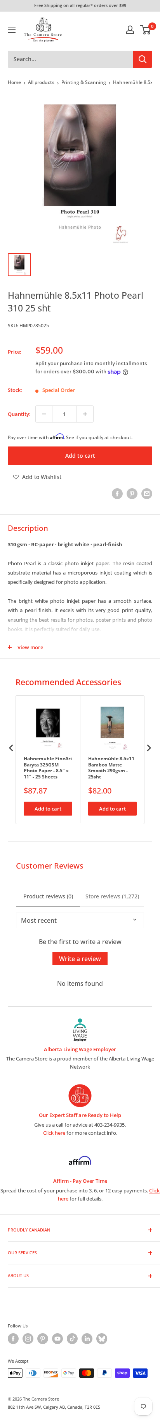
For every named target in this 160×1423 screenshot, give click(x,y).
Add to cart (80, 455)
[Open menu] (12, 30)
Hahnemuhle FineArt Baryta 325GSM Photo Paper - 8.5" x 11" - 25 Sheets (48, 768)
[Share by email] (146, 493)
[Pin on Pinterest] (132, 493)
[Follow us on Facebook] (13, 1338)
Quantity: (19, 413)
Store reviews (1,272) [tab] (112, 896)
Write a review (80, 958)
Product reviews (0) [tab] (48, 896)
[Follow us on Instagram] (28, 1338)
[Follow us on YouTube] (57, 1338)
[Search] (142, 59)
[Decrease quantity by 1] (44, 414)
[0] (146, 29)
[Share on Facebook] (117, 493)
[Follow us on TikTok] (72, 1338)
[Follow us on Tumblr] (101, 1338)
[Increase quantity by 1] (85, 414)
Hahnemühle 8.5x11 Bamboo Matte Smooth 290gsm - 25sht (111, 768)
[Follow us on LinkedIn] (87, 1338)
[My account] (130, 30)
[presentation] (11, 747)
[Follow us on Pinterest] (42, 1338)
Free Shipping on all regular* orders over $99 (80, 5)
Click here (54, 1132)
